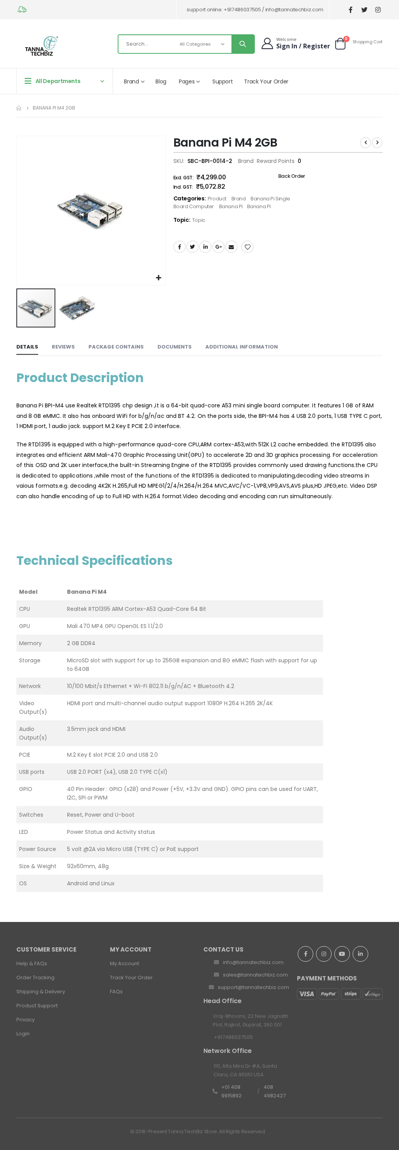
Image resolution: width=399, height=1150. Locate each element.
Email (231, 247)
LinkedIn (205, 247)
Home (19, 108)
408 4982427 (274, 1091)
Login (23, 1033)
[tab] (27, 347)
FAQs (116, 991)
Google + (218, 247)
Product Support (37, 1005)
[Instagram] (378, 10)
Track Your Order (131, 977)
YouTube (342, 954)
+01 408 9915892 (231, 1091)
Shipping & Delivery (40, 991)
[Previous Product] (365, 142)
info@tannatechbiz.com (253, 962)
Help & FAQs (31, 963)
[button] (159, 278)
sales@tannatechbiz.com (255, 974)
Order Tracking (35, 977)
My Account (124, 963)
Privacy (25, 1019)
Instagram (324, 954)
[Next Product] (377, 142)
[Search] (242, 44)
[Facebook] (350, 10)
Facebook (179, 247)
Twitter (192, 247)
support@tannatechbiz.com (253, 987)
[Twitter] (364, 10)
